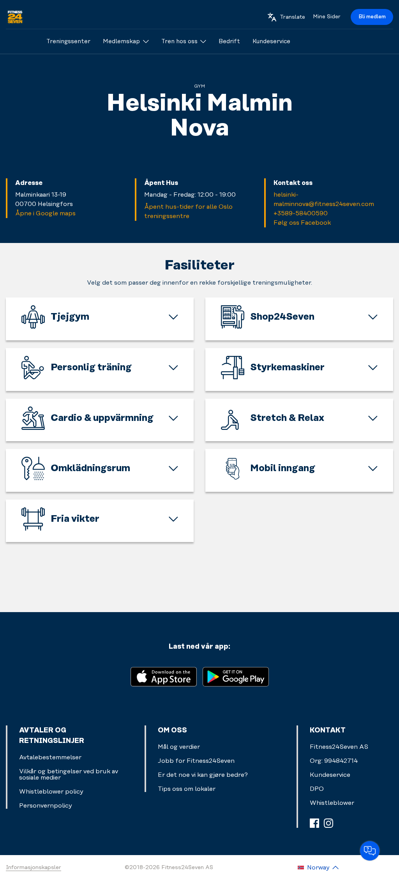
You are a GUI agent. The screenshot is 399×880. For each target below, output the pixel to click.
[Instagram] (328, 823)
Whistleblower (332, 803)
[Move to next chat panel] (370, 851)
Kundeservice (330, 775)
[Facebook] (314, 823)
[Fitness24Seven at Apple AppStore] (164, 676)
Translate (292, 17)
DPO (317, 789)
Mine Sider (327, 17)
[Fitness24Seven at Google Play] (236, 676)
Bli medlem (372, 16)
